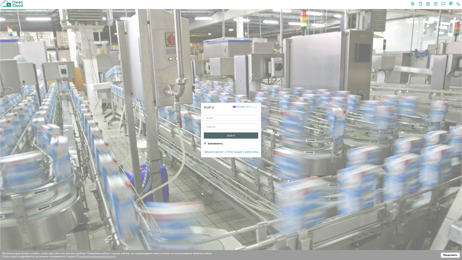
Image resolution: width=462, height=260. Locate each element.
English (253, 106)
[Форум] (443, 4)
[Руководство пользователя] (435, 4)
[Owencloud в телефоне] (413, 4)
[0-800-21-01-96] (458, 4)
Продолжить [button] (450, 255)
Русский (240, 106)
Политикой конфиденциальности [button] (96, 256)
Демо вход (251, 151)
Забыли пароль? (214, 151)
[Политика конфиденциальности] (428, 4)
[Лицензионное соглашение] (420, 4)
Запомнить (215, 143)
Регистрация (234, 151)
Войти (231, 135)
